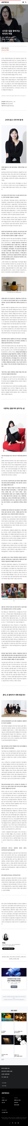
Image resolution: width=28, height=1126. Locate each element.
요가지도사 (18, 956)
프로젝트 (11, 958)
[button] (23, 2)
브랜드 (7, 956)
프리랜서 (15, 958)
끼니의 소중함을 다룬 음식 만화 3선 (18, 1032)
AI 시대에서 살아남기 (3, 1032)
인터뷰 (22, 956)
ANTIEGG (4, 956)
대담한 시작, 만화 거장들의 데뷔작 (18, 1055)
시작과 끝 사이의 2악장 (4, 1055)
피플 (18, 958)
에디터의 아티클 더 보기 (8, 948)
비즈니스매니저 (13, 956)
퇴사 (25, 956)
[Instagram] (15, 1123)
